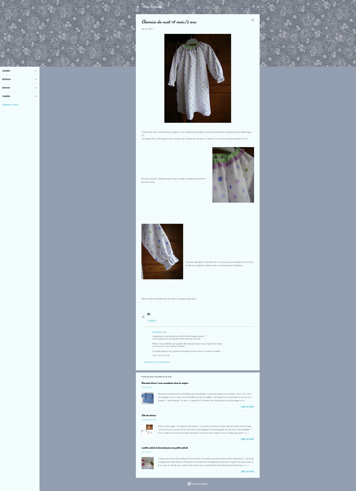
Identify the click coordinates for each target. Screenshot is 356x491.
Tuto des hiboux (148, 415)
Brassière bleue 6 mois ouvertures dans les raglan (164, 383)
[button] (252, 20)
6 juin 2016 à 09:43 (161, 355)
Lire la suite (247, 407)
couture (151, 320)
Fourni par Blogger (199, 484)
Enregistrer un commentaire (157, 362)
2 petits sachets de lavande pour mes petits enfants (164, 447)
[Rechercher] (258, 7)
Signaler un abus (10, 104)
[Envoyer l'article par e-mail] (148, 315)
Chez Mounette (152, 6)
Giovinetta (157, 332)
